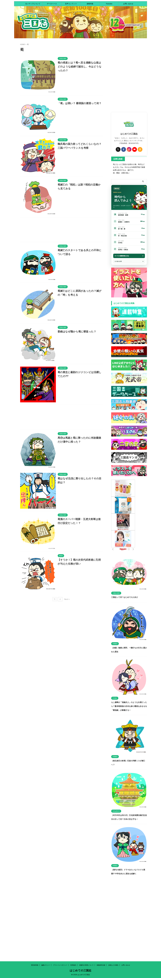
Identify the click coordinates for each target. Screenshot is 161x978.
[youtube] (134, 149)
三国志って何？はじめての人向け (124, 597)
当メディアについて (32, 4)
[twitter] (118, 149)
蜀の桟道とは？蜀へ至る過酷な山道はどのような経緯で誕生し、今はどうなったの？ (80, 66)
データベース (52, 4)
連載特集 (90, 4)
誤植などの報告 (113, 965)
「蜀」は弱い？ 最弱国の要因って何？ (79, 103)
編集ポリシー (45, 965)
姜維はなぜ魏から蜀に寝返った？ (77, 331)
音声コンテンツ (71, 4)
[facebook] (123, 149)
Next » (67, 599)
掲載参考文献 (101, 965)
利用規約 (73, 965)
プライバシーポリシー (60, 965)
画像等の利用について (86, 965)
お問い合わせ (128, 4)
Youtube (109, 4)
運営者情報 (34, 965)
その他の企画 (118, 261)
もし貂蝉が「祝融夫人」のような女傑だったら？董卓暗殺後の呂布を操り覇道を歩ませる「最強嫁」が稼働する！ (129, 706)
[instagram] (129, 149)
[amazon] (140, 149)
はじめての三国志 (80, 970)
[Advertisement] (61, 230)
